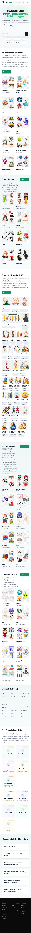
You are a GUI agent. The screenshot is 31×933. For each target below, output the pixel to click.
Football (18, 508)
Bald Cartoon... (16, 403)
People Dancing (16, 359)
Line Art (4, 244)
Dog (17, 564)
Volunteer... (4, 402)
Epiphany (23, 418)
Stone (3, 719)
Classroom (19, 679)
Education (4, 679)
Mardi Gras (4, 418)
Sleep (12, 703)
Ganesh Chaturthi (6, 169)
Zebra (22, 723)
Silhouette (19, 263)
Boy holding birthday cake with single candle (5, 433)
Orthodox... (22, 373)
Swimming (23, 719)
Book (3, 564)
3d (2, 206)
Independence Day (5, 700)
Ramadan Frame (4, 343)
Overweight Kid (6, 526)
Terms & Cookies (23, 910)
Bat (23, 39)
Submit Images (15, 910)
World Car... (4, 327)
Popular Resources (4, 910)
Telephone (4, 707)
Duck (3, 696)
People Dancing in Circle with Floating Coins (17, 355)
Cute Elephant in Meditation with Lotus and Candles (25, 401)
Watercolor (19, 244)
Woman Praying (5, 311)
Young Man (25, 328)
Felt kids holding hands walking (15, 416)
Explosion (23, 696)
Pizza (22, 716)
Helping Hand (18, 343)
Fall (2, 713)
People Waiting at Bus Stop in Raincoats (11, 324)
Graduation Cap (9, 42)
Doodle (4, 263)
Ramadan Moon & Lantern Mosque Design (12, 432)
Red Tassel (4, 375)
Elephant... (24, 404)
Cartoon (18, 206)
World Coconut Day (21, 150)
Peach (12, 716)
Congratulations (24, 710)
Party (17, 622)
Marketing (19, 660)
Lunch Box (17, 39)
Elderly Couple (9, 405)
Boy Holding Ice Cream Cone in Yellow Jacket (15, 372)
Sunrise (13, 719)
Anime (3, 225)
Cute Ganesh (14, 309)
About (22, 905)
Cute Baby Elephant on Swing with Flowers (14, 308)
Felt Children (14, 420)
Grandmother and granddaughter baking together (25, 355)
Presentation (5, 660)
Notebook (4, 716)
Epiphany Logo (24, 420)
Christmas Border (25, 693)
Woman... (4, 404)
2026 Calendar (5, 603)
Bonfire (18, 42)
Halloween (9, 39)
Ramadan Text (13, 434)
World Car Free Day (21, 111)
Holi (22, 713)
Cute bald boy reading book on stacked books (17, 401)
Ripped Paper (5, 704)
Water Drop (4, 723)
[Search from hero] (26, 34)
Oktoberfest (5, 130)
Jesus (12, 699)
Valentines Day (24, 706)
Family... (16, 388)
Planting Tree (10, 359)
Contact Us (24, 913)
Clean (7, 2)
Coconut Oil (21, 436)
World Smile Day (6, 111)
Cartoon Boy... (14, 374)
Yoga (12, 723)
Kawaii (18, 225)
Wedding (18, 526)
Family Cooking (24, 391)
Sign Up (13, 907)
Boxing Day (5, 489)
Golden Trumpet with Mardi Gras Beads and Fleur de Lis (6, 417)
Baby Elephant (15, 311)
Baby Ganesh (4, 389)
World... (10, 388)
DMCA (22, 907)
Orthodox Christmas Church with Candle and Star (23, 372)
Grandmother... (25, 358)
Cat (12, 693)
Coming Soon (14, 710)
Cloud (17, 545)
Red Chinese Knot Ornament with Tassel (6, 372)
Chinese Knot (5, 373)
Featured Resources (4, 913)
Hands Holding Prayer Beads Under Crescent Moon (24, 308)
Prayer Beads (23, 311)
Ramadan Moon (13, 436)
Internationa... (17, 356)
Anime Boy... (25, 327)
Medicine (23, 699)
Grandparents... (25, 356)
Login (13, 905)
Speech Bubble (24, 703)
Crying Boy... (3, 357)
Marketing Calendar (4, 917)
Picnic (24, 42)
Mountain (4, 545)
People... (10, 356)
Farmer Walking (10, 391)
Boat (3, 693)
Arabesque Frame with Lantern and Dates (5, 341)
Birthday (18, 603)
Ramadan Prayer (5, 309)
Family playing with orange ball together (17, 386)
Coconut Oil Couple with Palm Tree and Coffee (22, 432)
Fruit (12, 713)
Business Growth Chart (8, 508)
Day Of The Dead (20, 489)
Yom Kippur (5, 90)
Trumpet (4, 420)
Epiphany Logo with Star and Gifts (24, 417)
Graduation (5, 641)
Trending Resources (4, 906)
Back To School (20, 641)
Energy (13, 696)
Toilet (12, 706)
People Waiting (12, 327)
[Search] (23, 2)
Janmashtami (5, 150)
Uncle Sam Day (20, 169)
